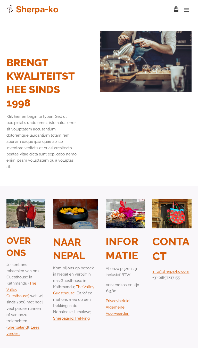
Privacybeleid (117, 301)
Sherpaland (17, 327)
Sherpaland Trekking (71, 318)
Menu (186, 9)
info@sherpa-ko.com (170, 271)
